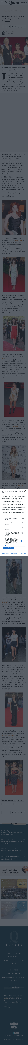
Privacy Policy (22, 553)
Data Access (14, 553)
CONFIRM (8, 547)
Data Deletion (5, 553)
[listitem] (14, 519)
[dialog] (14, 522)
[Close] (25, 491)
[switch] (22, 522)
